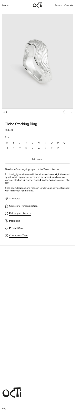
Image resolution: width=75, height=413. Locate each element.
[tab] (4, 112)
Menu (5, 5)
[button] (58, 5)
